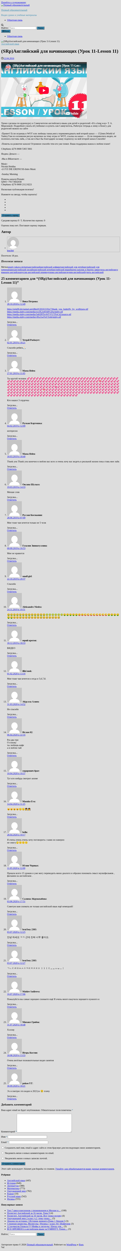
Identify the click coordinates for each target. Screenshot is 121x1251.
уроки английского (58, 272)
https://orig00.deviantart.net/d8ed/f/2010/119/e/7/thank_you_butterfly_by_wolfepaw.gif (47, 309)
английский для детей (72, 267)
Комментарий (9, 1131)
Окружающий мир (16, 1191)
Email (4, 1142)
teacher (10, 250)
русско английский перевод (35, 272)
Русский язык (14, 1196)
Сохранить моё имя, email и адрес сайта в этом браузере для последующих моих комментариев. (53, 1148)
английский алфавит (50, 267)
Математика (13, 1188)
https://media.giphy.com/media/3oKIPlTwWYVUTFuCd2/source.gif (39, 314)
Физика (11, 1199)
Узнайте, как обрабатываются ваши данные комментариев (84, 1169)
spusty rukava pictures (18, 267)
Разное (10, 1193)
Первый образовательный (14, 10)
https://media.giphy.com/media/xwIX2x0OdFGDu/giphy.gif (35, 311)
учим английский (76, 272)
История (11, 1183)
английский (34, 267)
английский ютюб (43, 269)
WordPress (71, 1244)
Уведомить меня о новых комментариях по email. (29, 1153)
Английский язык (10, 44)
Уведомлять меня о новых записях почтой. (26, 1158)
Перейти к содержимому (13, 2)
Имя (4, 1136)
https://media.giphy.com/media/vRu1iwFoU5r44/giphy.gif (34, 317)
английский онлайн (24, 269)
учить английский (94, 272)
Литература (13, 1185)
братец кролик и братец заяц (84, 269)
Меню (6, 31)
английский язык (61, 269)
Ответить (12, 324)
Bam (81, 1244)
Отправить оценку (10, 215)
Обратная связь (14, 20)
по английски (14, 272)
